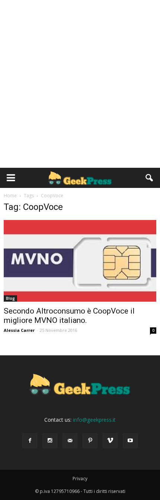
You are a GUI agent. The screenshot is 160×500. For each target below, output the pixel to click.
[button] (149, 178)
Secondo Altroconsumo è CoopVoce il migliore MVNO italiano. (69, 315)
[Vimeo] (110, 440)
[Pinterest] (90, 440)
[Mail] (70, 440)
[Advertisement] (80, 84)
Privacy (80, 478)
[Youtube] (130, 440)
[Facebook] (29, 440)
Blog (10, 298)
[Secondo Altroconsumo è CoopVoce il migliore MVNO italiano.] (80, 261)
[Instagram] (49, 440)
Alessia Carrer (19, 330)
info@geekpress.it (94, 419)
